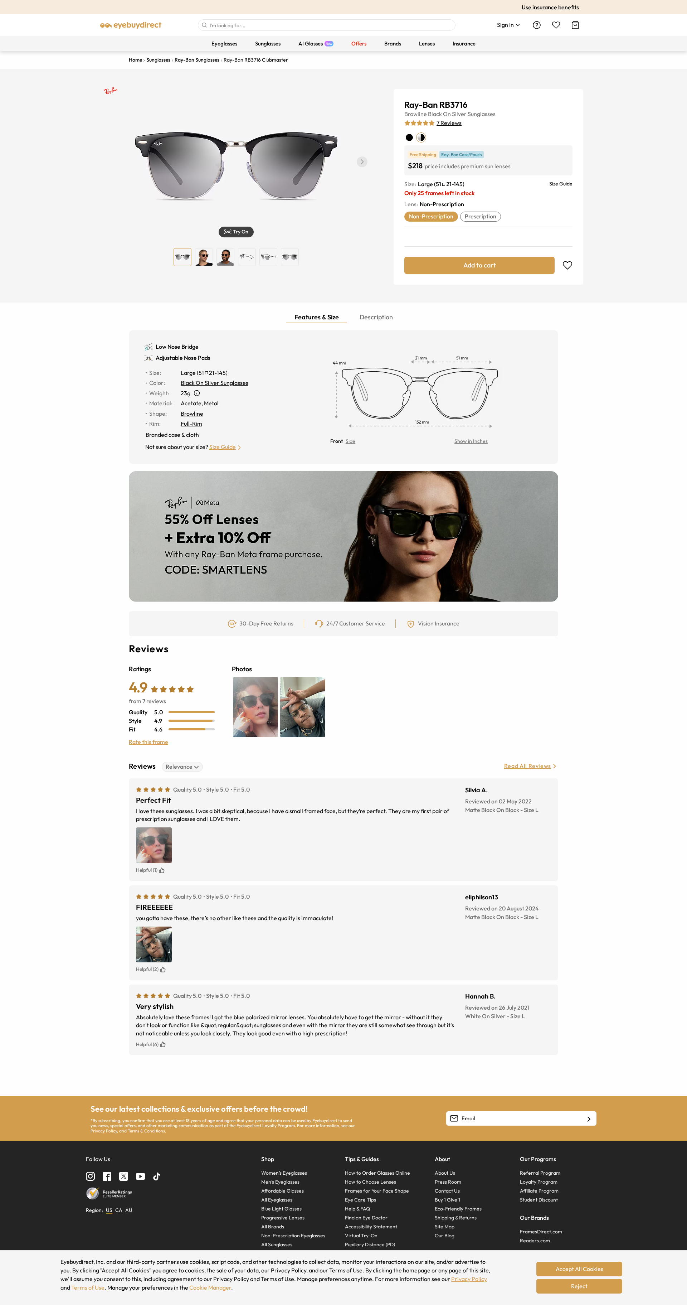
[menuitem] (224, 43)
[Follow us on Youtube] (140, 1176)
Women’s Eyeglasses (284, 1173)
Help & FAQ (357, 1208)
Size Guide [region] (560, 183)
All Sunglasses (276, 1244)
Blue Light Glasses (281, 1208)
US (109, 1210)
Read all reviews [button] (527, 765)
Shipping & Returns (456, 1217)
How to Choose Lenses (370, 1182)
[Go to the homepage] (131, 25)
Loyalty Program (538, 1182)
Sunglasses (482, 113)
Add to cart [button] (479, 265)
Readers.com (535, 1240)
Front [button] (336, 441)
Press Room (448, 1182)
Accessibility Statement (371, 1226)
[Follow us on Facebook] (107, 1176)
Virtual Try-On (361, 1235)
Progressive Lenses (282, 1217)
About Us (445, 1173)
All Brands (272, 1226)
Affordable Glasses (282, 1191)
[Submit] (204, 25)
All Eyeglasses (276, 1200)
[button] (362, 161)
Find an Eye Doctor (366, 1217)
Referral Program (540, 1173)
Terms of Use (87, 1287)
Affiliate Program (539, 1191)
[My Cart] (575, 25)
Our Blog (444, 1235)
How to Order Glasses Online (377, 1173)
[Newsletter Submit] (588, 1119)
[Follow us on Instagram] (90, 1176)
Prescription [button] (480, 216)
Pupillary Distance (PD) (370, 1244)
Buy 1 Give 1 (447, 1200)
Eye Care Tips (360, 1200)
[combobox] (326, 25)
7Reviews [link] (449, 122)
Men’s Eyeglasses (280, 1182)
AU (128, 1210)
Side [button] (350, 441)
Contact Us (447, 1191)
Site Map (444, 1226)
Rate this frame (148, 741)
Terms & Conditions (146, 1131)
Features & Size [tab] (316, 317)
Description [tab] (376, 317)
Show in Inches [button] (471, 441)
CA (118, 1210)
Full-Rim (191, 423)
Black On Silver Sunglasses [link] (214, 382)
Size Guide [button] (222, 446)
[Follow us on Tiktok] (157, 1176)
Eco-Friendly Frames (458, 1208)
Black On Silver (447, 113)
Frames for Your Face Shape (377, 1191)
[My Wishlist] (556, 25)
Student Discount (539, 1200)
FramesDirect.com (541, 1231)
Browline (415, 113)
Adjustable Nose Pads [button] (183, 357)
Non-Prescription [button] (431, 216)
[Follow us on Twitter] (123, 1176)
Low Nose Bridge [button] (177, 346)
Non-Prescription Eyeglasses (293, 1235)
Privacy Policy (104, 1131)
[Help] (536, 25)
